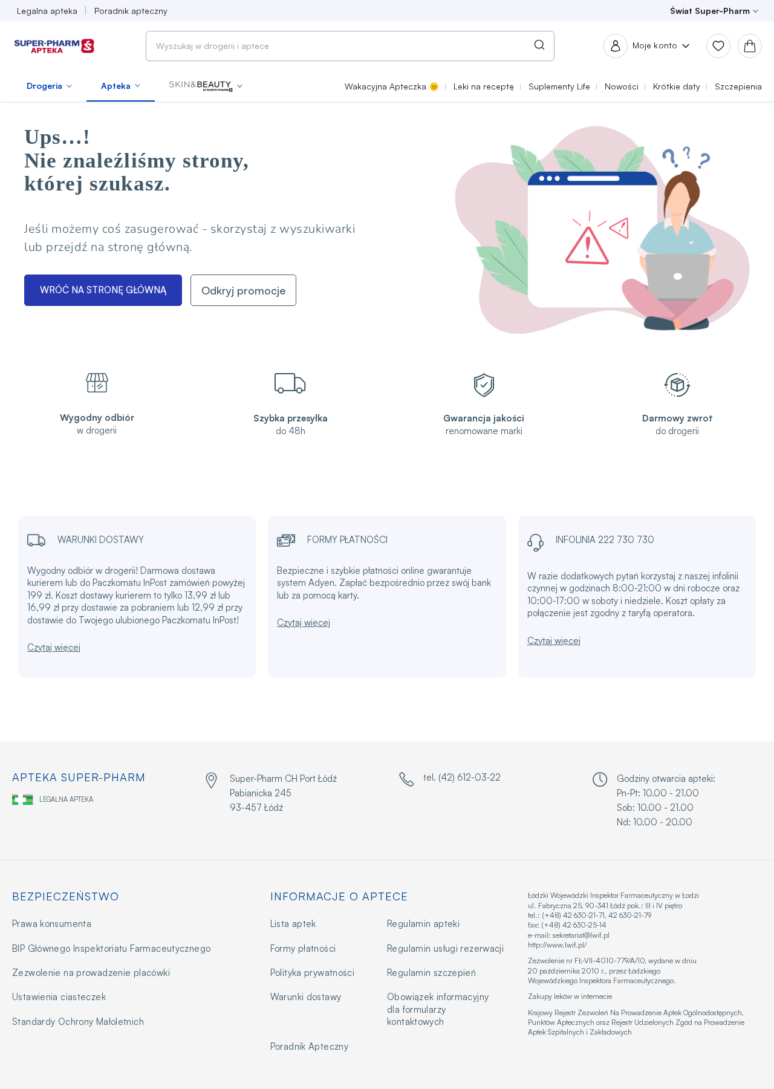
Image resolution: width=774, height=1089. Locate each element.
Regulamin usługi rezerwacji (445, 948)
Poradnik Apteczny (309, 1046)
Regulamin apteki (423, 923)
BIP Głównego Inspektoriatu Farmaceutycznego (111, 948)
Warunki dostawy (306, 997)
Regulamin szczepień (431, 972)
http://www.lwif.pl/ (557, 944)
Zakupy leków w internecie (570, 996)
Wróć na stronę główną (103, 290)
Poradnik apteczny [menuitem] (130, 10)
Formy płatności (303, 948)
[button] (206, 86)
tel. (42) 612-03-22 (462, 777)
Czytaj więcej (53, 647)
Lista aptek (293, 923)
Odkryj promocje (243, 290)
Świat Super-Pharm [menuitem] (710, 10)
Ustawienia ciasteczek (59, 997)
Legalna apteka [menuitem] (47, 10)
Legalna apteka (66, 799)
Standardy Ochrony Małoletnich (78, 1021)
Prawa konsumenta (51, 923)
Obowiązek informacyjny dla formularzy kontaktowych (438, 1009)
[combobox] (350, 46)
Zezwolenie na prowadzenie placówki (91, 972)
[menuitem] (49, 86)
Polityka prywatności (312, 972)
